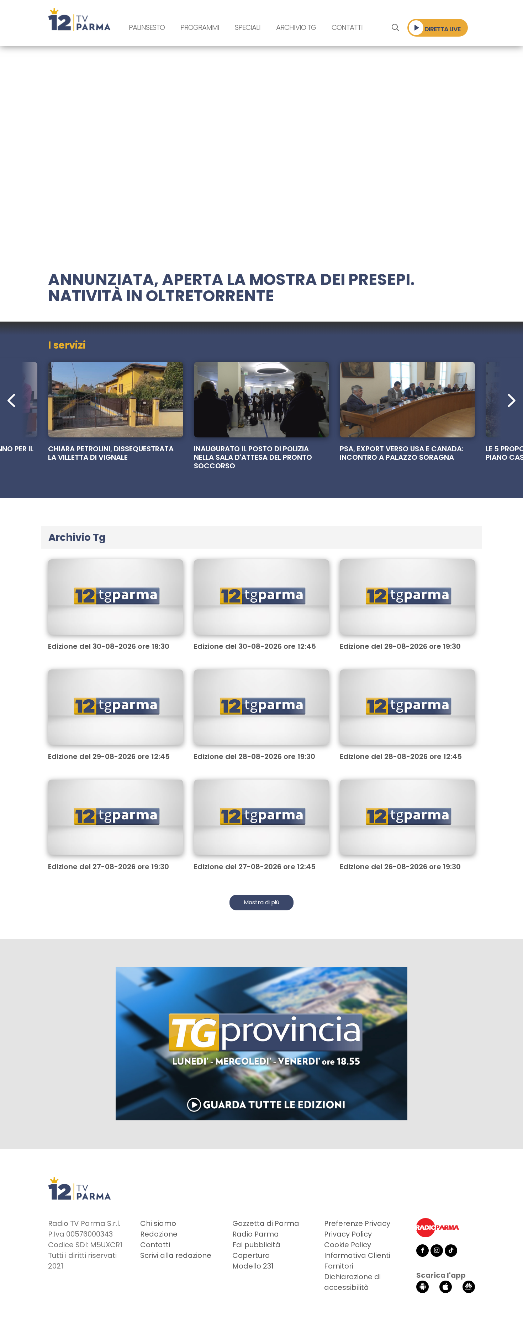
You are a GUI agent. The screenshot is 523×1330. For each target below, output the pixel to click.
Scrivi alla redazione (175, 1255)
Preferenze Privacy (357, 1223)
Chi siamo (158, 1223)
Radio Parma (255, 1234)
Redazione (159, 1234)
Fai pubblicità (256, 1245)
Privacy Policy (348, 1234)
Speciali (247, 27)
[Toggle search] (395, 27)
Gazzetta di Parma (265, 1223)
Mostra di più (261, 902)
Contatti (347, 27)
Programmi (199, 27)
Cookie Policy (347, 1245)
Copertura (251, 1255)
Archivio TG (296, 27)
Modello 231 (253, 1266)
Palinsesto (147, 27)
